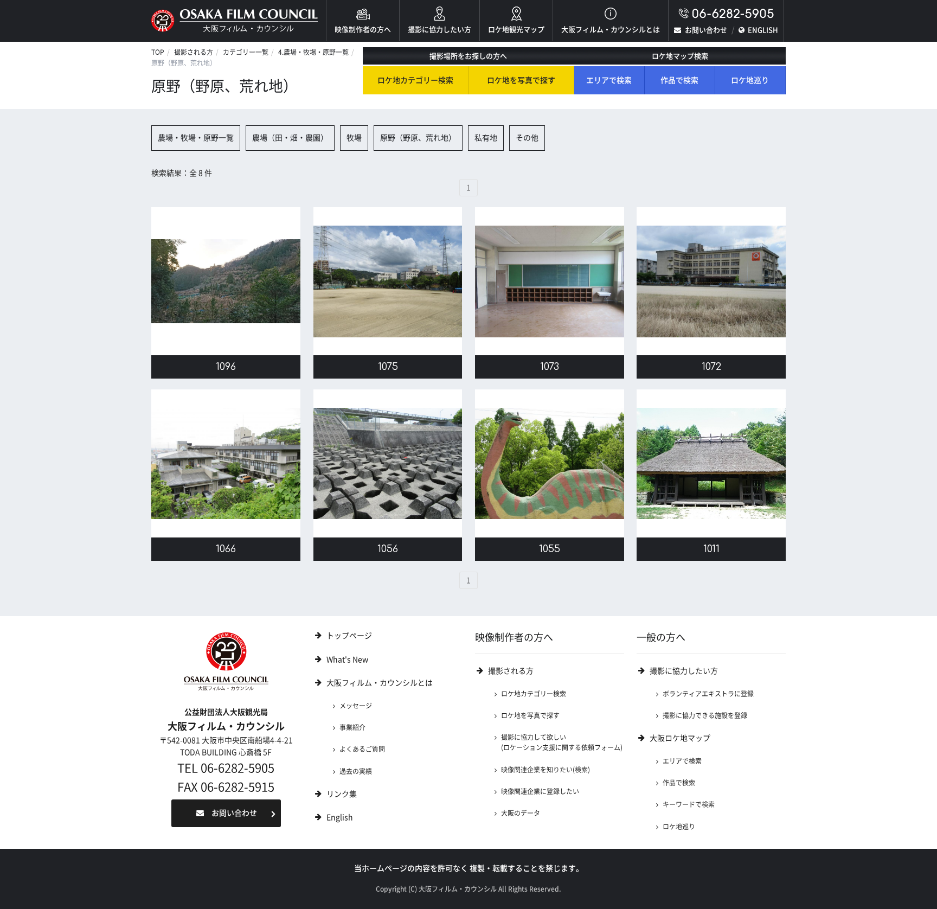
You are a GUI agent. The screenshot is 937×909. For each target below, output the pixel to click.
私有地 (485, 138)
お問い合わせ (706, 30)
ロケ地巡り (750, 80)
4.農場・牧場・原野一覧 (313, 52)
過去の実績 (355, 771)
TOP (157, 52)
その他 (527, 138)
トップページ (349, 635)
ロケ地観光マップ (516, 29)
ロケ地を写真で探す (521, 80)
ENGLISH (763, 30)
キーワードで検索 (689, 804)
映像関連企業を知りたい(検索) (545, 769)
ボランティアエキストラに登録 (708, 693)
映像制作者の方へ (363, 29)
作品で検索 (679, 80)
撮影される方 (193, 52)
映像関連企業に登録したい (540, 791)
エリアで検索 (609, 80)
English (339, 817)
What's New (347, 659)
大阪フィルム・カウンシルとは (610, 29)
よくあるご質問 (362, 749)
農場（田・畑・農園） (290, 138)
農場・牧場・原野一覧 (196, 138)
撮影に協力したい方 (439, 29)
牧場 (354, 138)
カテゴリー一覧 (245, 52)
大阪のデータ (520, 813)
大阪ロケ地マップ (680, 738)
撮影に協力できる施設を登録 (705, 715)
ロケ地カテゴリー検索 (415, 80)
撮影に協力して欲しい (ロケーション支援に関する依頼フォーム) (561, 742)
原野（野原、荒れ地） (418, 138)
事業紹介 (352, 727)
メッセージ (355, 705)
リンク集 (341, 794)
